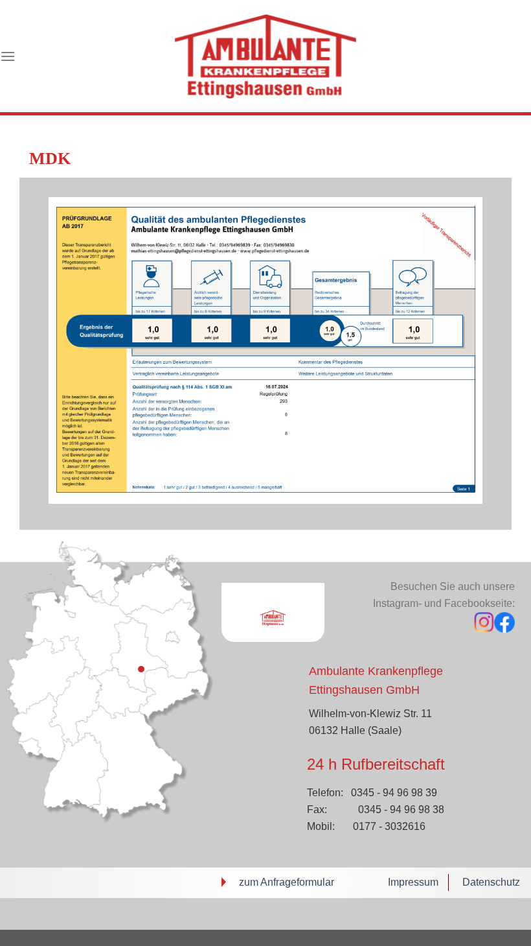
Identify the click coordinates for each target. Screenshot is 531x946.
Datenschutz (491, 882)
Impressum (413, 882)
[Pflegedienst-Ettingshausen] (265, 56)
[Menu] (8, 56)
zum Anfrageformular (286, 882)
